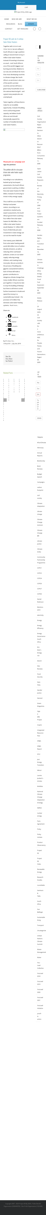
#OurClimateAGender (38, 443)
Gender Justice (38, 691)
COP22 (38, 573)
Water (38, 957)
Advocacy (38, 448)
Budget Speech (38, 475)
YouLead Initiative (38, 1006)
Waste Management (38, 950)
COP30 (38, 594)
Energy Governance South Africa (38, 637)
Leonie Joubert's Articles (38, 778)
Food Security (38, 675)
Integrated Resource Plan (38, 733)
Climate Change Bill (38, 533)
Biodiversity (38, 461)
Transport (38, 925)
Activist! (15, 46)
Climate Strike (38, 550)
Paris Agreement (38, 822)
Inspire (38, 725)
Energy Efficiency (38, 626)
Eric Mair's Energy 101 (38, 651)
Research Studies (38, 878)
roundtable (38, 885)
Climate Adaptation (38, 504)
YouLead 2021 (38, 998)
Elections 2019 (38, 608)
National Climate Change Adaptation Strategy (38, 797)
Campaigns (38, 482)
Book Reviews (38, 467)
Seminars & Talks (38, 893)
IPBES (38, 741)
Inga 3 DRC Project (38, 715)
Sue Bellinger (38, 910)
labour (38, 770)
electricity (38, 615)
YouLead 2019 (38, 982)
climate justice (38, 542)
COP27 (38, 589)
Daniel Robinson (38, 600)
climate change (38, 512)
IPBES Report (38, 747)
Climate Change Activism (38, 522)
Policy (38, 829)
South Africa (38, 902)
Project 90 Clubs (38, 861)
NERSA (38, 808)
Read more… (14, 305)
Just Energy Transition (38, 762)
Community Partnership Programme (38, 560)
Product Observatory (38, 843)
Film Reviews (38, 667)
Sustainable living (38, 918)
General (38, 698)
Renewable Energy (38, 870)
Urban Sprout (8, 49)
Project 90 (38, 851)
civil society (38, 496)
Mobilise (38, 786)
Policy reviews (38, 835)
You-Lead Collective (38, 965)
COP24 (38, 578)
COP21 (38, 568)
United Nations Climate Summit (38, 940)
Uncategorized (38, 930)
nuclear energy (38, 814)
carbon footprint (38, 488)
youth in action (38, 1016)
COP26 (38, 583)
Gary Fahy (38, 683)
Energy (38, 620)
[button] (40, 28)
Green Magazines (38, 704)
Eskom (38, 661)
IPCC (38, 754)
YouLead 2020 (38, 990)
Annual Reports (38, 454)
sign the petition (9, 165)
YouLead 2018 (38, 974)
